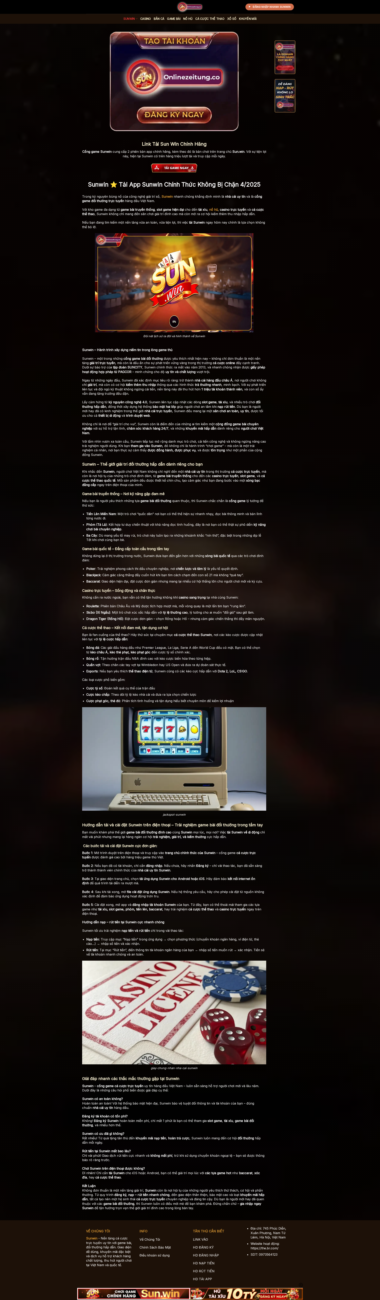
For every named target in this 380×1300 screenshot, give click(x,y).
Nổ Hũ (188, 18)
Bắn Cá (159, 18)
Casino (145, 18)
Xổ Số (231, 18)
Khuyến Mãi (247, 18)
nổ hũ (213, 210)
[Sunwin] (190, 7)
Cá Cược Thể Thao (209, 18)
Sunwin (129, 18)
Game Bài (173, 18)
